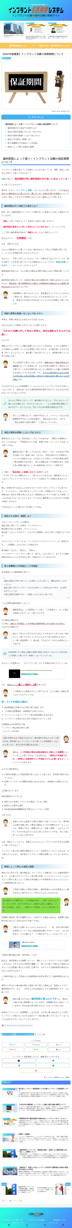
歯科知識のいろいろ (59, 1220)
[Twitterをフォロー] (53, 1061)
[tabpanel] (14, 32)
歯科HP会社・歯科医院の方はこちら (54, 45)
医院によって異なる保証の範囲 (21, 146)
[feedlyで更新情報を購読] (53, 1066)
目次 (34, 116)
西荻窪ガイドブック (18, 1223)
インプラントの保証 (8, 1034)
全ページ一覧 (54, 1223)
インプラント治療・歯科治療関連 (24, 1034)
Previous (1, 32)
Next (71, 32)
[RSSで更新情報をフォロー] (35, 1071)
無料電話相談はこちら (18, 45)
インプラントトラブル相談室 (36, 1220)
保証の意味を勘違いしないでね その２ (24, 135)
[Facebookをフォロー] (18, 1066)
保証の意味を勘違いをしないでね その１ (25, 131)
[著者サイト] (18, 1061)
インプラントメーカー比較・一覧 (12, 1220)
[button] (66, 583)
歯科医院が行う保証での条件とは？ (23, 127)
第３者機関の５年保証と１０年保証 (23, 143)
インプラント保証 (40, 1034)
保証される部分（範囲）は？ (20, 139)
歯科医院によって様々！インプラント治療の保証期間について (31, 124)
